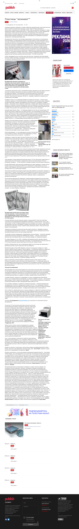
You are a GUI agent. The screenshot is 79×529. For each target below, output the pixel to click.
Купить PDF (68, 70)
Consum (11, 21)
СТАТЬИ (12, 12)
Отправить (30, 524)
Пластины (15, 21)
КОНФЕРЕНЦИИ (57, 12)
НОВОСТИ (7, 12)
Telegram (26, 404)
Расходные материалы (29, 426)
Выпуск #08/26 (67, 65)
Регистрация (21, 3)
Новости (13, 443)
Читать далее (27, 428)
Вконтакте (16, 404)
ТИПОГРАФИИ (50, 12)
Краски (35, 426)
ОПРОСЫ (64, 12)
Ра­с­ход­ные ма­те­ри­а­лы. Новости (33, 423)
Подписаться (69, 67)
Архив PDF (68, 73)
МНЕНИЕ (16, 12)
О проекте (8, 502)
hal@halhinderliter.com (24, 300)
